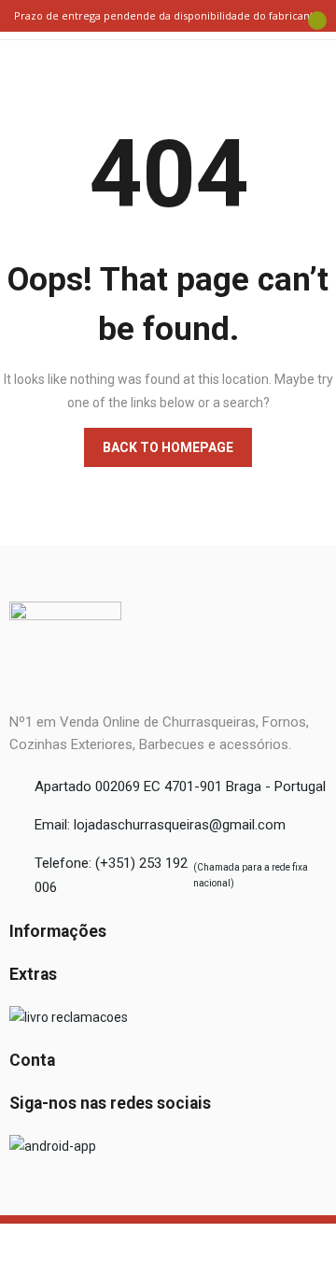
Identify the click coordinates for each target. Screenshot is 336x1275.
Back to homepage (168, 447)
